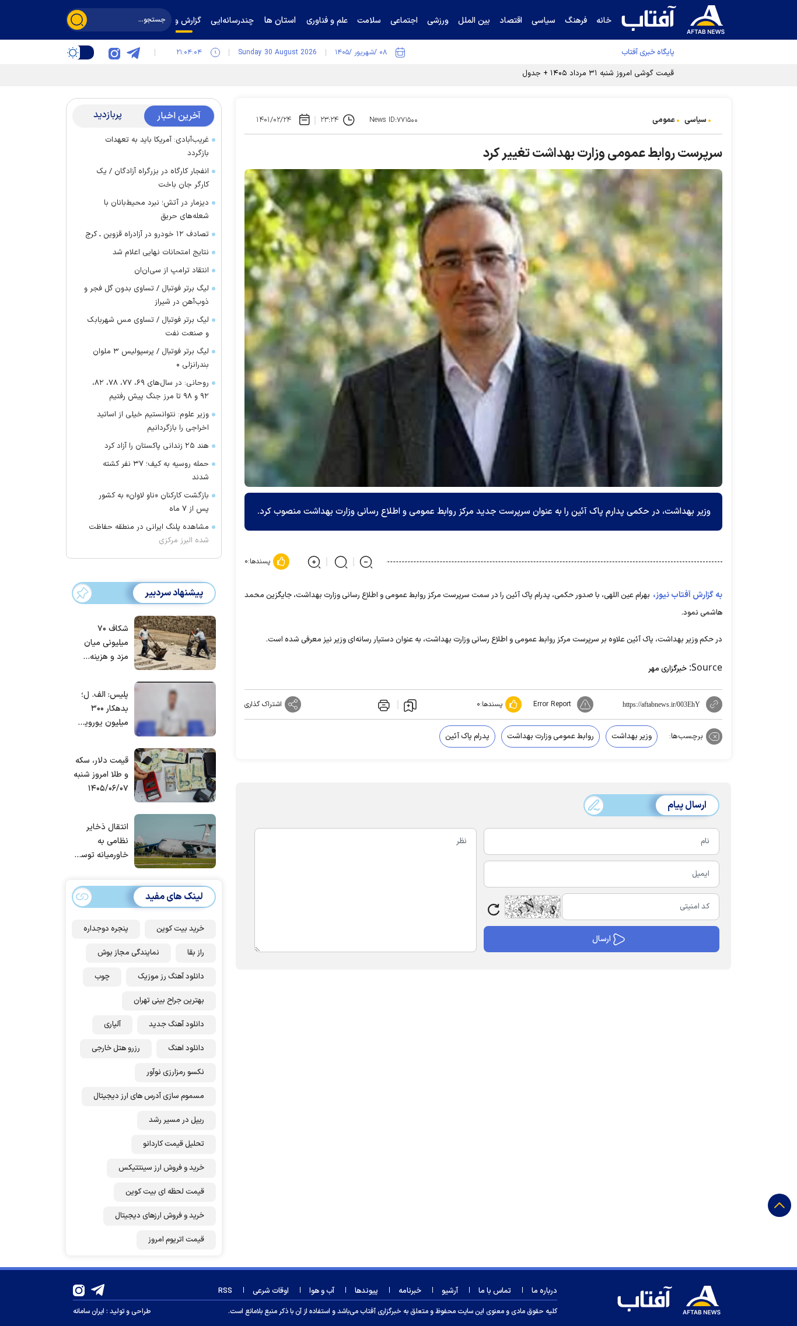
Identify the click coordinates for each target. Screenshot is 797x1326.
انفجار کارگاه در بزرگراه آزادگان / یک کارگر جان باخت (152, 178)
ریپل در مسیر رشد (176, 1120)
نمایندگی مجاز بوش (128, 953)
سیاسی (695, 120)
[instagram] (114, 52)
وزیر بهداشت (631, 736)
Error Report (552, 704)
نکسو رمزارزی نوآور (175, 1072)
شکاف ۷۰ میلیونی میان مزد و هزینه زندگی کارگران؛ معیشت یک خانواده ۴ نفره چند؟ (103, 643)
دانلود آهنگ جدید (176, 1024)
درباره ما (544, 1291)
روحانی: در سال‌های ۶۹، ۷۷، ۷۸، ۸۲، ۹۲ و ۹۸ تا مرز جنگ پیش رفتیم (150, 389)
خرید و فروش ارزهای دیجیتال (159, 1216)
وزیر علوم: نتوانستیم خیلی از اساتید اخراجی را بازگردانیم (153, 421)
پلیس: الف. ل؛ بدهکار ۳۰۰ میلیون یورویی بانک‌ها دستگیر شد (103, 709)
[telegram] (133, 52)
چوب (102, 977)
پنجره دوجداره (105, 929)
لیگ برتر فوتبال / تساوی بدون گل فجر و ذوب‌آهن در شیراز (146, 295)
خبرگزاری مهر (667, 669)
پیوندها (366, 1291)
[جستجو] (77, 20)
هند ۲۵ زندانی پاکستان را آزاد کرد (156, 446)
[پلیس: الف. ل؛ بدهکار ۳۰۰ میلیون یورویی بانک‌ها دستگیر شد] (172, 707)
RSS (225, 1291)
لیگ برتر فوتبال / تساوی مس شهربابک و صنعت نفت (148, 326)
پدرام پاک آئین (467, 736)
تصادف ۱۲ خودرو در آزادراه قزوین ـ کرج (147, 234)
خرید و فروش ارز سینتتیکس (161, 1168)
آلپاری (112, 1024)
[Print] (383, 704)
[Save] (410, 705)
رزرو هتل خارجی (116, 1048)
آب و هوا (321, 1291)
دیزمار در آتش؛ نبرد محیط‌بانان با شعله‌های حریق (156, 209)
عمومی (663, 120)
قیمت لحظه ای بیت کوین (164, 1192)
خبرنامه (409, 1291)
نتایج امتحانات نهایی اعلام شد (161, 252)
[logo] (675, 18)
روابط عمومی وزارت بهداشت (550, 736)
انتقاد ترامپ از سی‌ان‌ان (171, 270)
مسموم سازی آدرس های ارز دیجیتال (148, 1096)
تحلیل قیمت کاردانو (173, 1144)
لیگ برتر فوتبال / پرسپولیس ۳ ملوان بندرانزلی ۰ (151, 358)
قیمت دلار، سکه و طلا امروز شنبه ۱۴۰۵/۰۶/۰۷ (101, 775)
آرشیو (450, 1291)
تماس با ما (494, 1291)
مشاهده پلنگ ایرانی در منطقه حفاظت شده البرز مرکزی (149, 533)
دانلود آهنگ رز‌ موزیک (171, 977)
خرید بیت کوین (180, 929)
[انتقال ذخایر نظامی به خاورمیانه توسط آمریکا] (172, 840)
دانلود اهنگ (186, 1048)
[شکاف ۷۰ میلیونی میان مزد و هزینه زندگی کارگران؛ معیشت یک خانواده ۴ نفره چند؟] (172, 642)
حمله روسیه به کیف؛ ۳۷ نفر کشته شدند (156, 470)
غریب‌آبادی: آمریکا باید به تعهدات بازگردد (157, 146)
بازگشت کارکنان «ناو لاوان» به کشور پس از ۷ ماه (154, 502)
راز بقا (195, 953)
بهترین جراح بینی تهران (169, 1000)
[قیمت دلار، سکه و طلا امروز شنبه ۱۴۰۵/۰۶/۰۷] (172, 774)
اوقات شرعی (271, 1291)
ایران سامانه (88, 1311)
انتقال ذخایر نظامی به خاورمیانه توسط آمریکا (101, 841)
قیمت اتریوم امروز (176, 1240)
